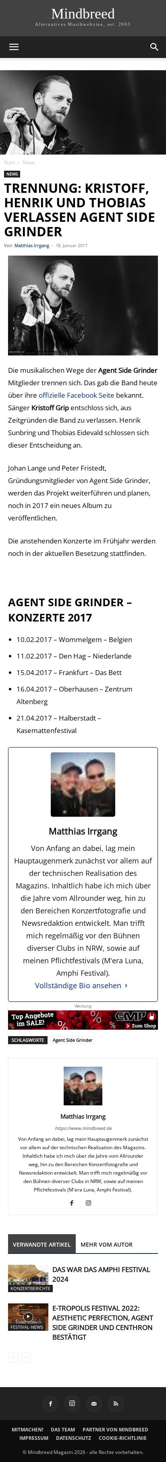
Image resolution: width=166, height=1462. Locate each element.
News (29, 162)
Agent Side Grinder (73, 1040)
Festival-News (26, 1327)
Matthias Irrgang (32, 245)
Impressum (33, 1438)
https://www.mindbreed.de (83, 1128)
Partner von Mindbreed (115, 1429)
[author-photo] (83, 1105)
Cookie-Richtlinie (123, 1438)
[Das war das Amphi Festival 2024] (28, 1279)
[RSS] (116, 1404)
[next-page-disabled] (26, 1358)
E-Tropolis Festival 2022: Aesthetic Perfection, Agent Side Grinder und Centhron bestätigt (102, 1322)
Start (9, 162)
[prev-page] (13, 1358)
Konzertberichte (30, 1288)
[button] (14, 47)
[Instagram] (91, 1203)
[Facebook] (74, 1203)
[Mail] (94, 1404)
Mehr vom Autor (107, 1244)
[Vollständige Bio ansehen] (126, 985)
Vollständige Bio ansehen (78, 985)
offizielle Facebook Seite (76, 395)
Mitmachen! (27, 1429)
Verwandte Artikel (42, 1244)
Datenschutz (73, 1438)
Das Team (63, 1429)
